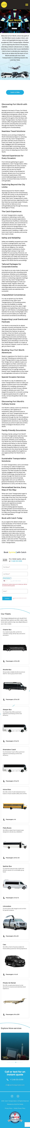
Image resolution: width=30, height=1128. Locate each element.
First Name (6, 567)
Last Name (6, 574)
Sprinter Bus (7, 866)
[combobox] (5, 581)
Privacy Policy (8, 1108)
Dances (4, 1057)
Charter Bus (7, 630)
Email (5, 591)
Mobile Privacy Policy (19, 1108)
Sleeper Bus (7, 709)
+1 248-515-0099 (16, 561)
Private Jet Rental (9, 983)
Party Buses (7, 828)
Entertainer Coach (9, 749)
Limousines (7, 906)
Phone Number (7, 578)
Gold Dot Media (18, 1104)
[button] (26, 4)
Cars (4, 944)
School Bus (7, 789)
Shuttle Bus (7, 670)
